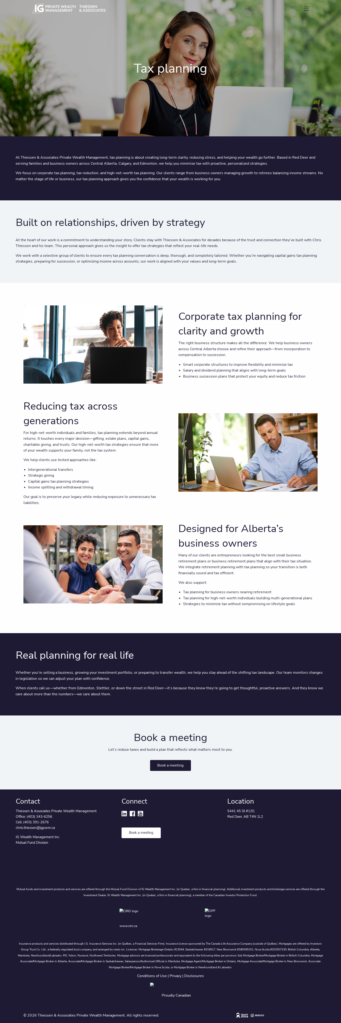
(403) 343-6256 (39, 816)
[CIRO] (142, 914)
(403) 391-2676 (36, 822)
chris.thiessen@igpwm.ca (35, 827)
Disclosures (194, 975)
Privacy (175, 975)
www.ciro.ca (128, 926)
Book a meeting (170, 765)
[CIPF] (213, 914)
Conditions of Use (152, 975)
